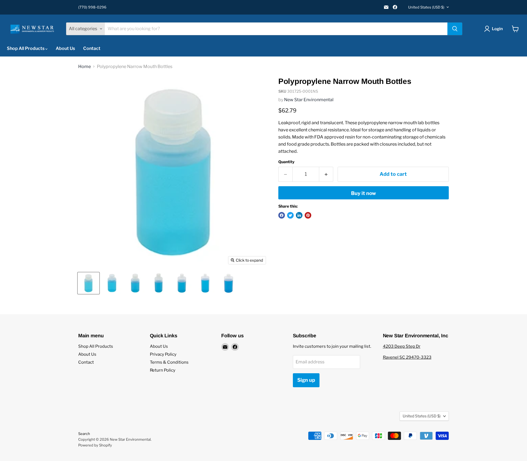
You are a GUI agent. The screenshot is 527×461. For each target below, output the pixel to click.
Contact (91, 48)
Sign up (306, 380)
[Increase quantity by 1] (326, 174)
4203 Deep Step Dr (402, 346)
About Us (65, 48)
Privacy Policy (163, 354)
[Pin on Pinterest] (308, 215)
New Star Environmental (308, 99)
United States (426, 7)
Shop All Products (26, 48)
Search (84, 433)
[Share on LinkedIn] (299, 215)
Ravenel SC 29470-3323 (407, 357)
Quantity (286, 162)
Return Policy (162, 370)
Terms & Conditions (169, 362)
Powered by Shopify (95, 445)
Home (84, 66)
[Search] (454, 28)
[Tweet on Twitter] (290, 215)
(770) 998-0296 (92, 7)
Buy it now (363, 193)
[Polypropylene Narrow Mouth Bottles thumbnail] (88, 283)
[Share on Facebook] (281, 215)
